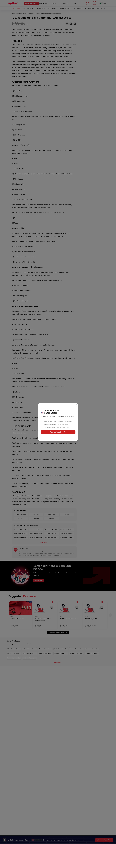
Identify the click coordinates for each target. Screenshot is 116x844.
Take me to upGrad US (58, 432)
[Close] (76, 405)
